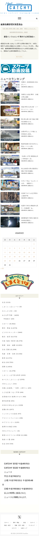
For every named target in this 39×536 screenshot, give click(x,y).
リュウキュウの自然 (9, 414)
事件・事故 (6, 328)
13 (24, 252)
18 (14, 256)
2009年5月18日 (18, 40)
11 (14, 252)
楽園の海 (5, 409)
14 (29, 252)
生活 (4, 302)
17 (10, 256)
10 (10, 252)
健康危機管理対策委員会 (16, 32)
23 (5, 261)
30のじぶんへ (7, 384)
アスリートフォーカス (10, 418)
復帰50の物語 (7, 426)
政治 (4, 362)
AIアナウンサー (8, 422)
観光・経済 (6, 336)
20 (24, 256)
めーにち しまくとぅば (11, 379)
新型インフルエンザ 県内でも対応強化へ (19, 36)
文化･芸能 (6, 349)
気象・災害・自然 (9, 354)
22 (34, 256)
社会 (4, 444)
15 (34, 252)
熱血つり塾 (6, 439)
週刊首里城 (6, 401)
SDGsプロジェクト (9, 431)
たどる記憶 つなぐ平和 (11, 392)
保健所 (26, 32)
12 (19, 252)
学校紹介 (7, 319)
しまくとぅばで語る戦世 (11, 375)
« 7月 (2, 268)
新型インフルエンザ (29, 28)
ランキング (32, 525)
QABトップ (24, 528)
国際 (4, 366)
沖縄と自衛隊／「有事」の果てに (14, 388)
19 (19, 256)
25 (14, 261)
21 (29, 256)
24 (10, 261)
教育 (4, 358)
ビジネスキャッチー (9, 332)
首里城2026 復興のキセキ (12, 396)
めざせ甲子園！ (8, 315)
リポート (5, 371)
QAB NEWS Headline (22, 533)
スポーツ (5, 324)
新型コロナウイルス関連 (11, 435)
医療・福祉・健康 (18, 28)
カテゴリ (14, 528)
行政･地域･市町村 (7, 28)
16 (5, 256)
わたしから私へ (8, 311)
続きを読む (19, 56)
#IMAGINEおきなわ (10, 405)
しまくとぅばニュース (10, 306)
